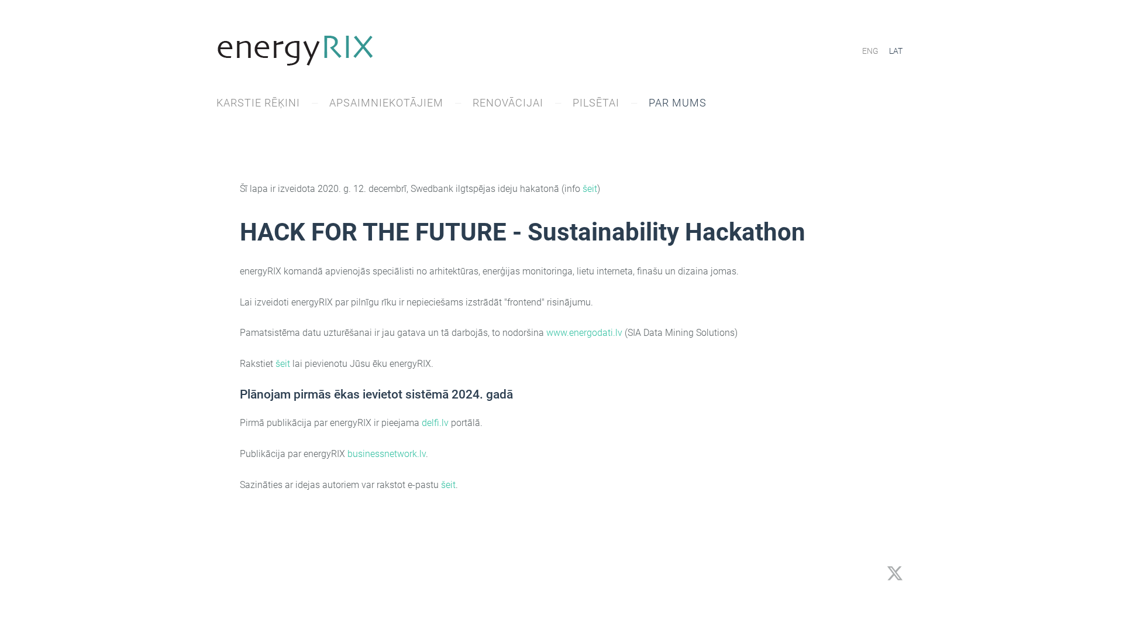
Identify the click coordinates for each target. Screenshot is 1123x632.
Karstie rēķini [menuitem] (258, 103)
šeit (590, 188)
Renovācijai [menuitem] (508, 103)
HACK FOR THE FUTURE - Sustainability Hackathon (522, 232)
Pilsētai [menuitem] (596, 103)
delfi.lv (435, 422)
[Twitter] (895, 573)
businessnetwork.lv (386, 453)
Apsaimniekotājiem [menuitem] (386, 103)
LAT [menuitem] (895, 51)
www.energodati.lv (584, 332)
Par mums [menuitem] (678, 103)
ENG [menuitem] (870, 51)
